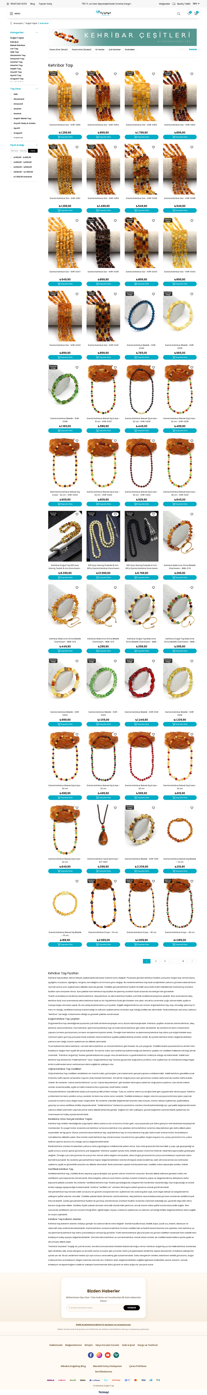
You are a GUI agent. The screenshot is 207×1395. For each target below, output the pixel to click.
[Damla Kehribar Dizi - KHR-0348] (180, 169)
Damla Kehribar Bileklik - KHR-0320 (179, 713)
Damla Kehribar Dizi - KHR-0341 (103, 345)
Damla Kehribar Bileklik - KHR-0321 (141, 712)
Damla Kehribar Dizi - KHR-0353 (141, 124)
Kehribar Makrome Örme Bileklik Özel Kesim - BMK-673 (65, 640)
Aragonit (18, 133)
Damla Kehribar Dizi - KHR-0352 (179, 124)
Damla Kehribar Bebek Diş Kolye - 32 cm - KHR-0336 (141, 420)
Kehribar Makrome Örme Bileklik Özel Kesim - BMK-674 (180, 567)
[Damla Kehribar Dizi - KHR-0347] (65, 242)
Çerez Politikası (137, 1366)
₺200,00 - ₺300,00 (23, 162)
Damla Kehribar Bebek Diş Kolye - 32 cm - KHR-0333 (103, 493)
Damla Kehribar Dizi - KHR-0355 (65, 124)
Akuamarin (19, 99)
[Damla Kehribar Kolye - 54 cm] (103, 903)
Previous (53, 39)
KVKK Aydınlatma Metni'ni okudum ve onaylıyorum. (103, 1324)
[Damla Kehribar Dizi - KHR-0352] (180, 96)
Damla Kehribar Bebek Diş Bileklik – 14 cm (180, 860)
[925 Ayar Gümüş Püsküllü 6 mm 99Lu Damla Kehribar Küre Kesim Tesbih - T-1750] (142, 536)
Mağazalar (164, 3)
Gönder (131, 1307)
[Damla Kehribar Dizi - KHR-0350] (103, 169)
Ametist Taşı (16, 62)
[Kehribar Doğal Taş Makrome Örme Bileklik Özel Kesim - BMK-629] (142, 609)
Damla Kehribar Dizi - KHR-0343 (179, 271)
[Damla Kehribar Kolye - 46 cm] (180, 903)
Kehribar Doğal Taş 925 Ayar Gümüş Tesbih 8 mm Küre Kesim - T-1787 (65, 567)
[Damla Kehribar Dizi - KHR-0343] (180, 242)
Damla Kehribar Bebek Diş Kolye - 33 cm (141, 787)
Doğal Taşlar (17, 38)
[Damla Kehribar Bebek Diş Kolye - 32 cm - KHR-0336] (142, 389)
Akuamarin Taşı (18, 55)
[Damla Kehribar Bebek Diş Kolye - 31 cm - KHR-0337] (103, 389)
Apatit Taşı (15, 75)
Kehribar (14, 42)
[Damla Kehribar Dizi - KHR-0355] (65, 96)
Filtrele (32, 151)
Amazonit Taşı (17, 59)
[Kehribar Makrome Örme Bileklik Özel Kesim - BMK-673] (65, 609)
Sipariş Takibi (183, 3)
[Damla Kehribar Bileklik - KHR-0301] (142, 829)
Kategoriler (17, 32)
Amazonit (18, 104)
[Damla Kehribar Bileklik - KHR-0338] (65, 389)
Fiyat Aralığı (17, 145)
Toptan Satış (45, 3)
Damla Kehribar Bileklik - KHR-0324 (65, 713)
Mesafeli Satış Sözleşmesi (107, 1366)
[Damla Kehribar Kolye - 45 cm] (142, 903)
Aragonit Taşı (17, 79)
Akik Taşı (14, 52)
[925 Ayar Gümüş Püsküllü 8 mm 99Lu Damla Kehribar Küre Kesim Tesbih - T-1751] (103, 536)
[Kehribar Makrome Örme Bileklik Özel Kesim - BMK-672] (103, 609)
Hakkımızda (55, 1345)
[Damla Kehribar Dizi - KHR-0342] (65, 316)
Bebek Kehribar (17, 45)
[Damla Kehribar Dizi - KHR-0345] (103, 242)
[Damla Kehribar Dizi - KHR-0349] (142, 169)
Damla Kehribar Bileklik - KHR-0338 (65, 420)
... (174, 961)
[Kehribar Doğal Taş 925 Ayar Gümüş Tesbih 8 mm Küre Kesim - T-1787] (65, 536)
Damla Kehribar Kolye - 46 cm (180, 932)
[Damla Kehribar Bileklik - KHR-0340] (142, 316)
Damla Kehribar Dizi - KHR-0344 (141, 271)
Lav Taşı (14, 49)
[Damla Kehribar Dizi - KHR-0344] (142, 242)
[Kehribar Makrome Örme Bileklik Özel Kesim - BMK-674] (180, 536)
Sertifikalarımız (103, 1371)
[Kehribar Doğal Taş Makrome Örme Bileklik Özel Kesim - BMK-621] (180, 609)
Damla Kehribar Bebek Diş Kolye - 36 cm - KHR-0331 (179, 493)
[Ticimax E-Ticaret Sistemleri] (103, 1392)
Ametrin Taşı (16, 65)
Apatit (17, 128)
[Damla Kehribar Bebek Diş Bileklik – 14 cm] (180, 829)
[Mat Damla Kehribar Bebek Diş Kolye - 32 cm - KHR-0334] (65, 462)
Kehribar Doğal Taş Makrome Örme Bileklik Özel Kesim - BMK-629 (141, 640)
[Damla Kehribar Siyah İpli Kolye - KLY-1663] (103, 829)
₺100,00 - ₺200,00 (22, 157)
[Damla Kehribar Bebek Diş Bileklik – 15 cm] (65, 903)
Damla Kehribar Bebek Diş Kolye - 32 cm (65, 787)
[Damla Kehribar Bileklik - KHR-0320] (180, 683)
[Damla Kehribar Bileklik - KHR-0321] (142, 683)
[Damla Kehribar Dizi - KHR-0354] (103, 96)
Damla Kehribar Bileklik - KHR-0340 (141, 347)
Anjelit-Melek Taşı (22, 118)
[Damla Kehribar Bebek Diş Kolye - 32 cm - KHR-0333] (103, 462)
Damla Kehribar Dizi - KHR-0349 (141, 198)
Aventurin (18, 138)
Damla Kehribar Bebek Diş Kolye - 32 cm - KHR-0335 (179, 420)
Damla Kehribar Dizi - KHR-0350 (103, 198)
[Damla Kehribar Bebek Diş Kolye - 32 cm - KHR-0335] (180, 389)
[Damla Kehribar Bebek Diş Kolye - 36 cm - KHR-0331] (180, 462)
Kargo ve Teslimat (148, 1345)
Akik (16, 94)
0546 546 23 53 (18, 3)
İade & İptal (128, 1345)
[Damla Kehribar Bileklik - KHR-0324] (65, 683)
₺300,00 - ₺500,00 (23, 167)
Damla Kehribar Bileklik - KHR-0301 (141, 858)
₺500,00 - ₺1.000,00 (23, 172)
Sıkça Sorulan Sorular (107, 1345)
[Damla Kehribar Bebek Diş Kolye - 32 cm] (65, 756)
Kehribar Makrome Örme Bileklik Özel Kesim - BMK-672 (103, 640)
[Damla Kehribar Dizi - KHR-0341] (103, 316)
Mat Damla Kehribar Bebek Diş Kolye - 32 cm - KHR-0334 (65, 493)
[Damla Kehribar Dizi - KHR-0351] (65, 169)
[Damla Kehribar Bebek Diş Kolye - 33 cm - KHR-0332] (142, 462)
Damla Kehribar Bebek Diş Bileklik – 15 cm (65, 934)
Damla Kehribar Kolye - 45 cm (141, 932)
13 (183, 961)
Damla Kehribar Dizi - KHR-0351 (65, 198)
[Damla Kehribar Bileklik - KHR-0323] (103, 683)
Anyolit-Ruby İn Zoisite (24, 123)
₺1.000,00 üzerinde (23, 177)
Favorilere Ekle (77, 74)
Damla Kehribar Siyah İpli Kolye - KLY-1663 (103, 860)
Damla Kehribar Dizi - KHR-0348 (179, 198)
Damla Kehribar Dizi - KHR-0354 (103, 124)
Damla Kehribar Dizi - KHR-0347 (65, 271)
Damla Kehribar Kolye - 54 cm (103, 932)
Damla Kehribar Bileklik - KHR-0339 (179, 347)
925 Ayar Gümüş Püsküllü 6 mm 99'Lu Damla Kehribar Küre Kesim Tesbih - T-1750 (141, 567)
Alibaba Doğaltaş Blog (73, 1366)
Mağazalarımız (73, 1345)
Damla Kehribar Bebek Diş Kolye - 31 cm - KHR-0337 (103, 420)
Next (192, 39)
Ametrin (17, 114)
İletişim (89, 1345)
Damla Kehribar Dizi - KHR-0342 (65, 345)
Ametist (17, 109)
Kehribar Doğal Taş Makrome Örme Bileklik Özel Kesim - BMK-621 (179, 640)
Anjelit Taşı (15, 69)
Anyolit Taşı (16, 72)
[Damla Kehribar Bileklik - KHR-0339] (180, 316)
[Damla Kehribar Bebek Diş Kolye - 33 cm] (142, 756)
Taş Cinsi (15, 88)
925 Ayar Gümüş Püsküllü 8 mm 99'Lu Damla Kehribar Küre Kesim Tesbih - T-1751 (103, 567)
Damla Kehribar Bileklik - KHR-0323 (103, 713)
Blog (32, 3)
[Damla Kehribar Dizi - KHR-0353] (142, 96)
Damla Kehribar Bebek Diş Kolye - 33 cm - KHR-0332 (141, 493)
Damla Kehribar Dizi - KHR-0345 (103, 271)
